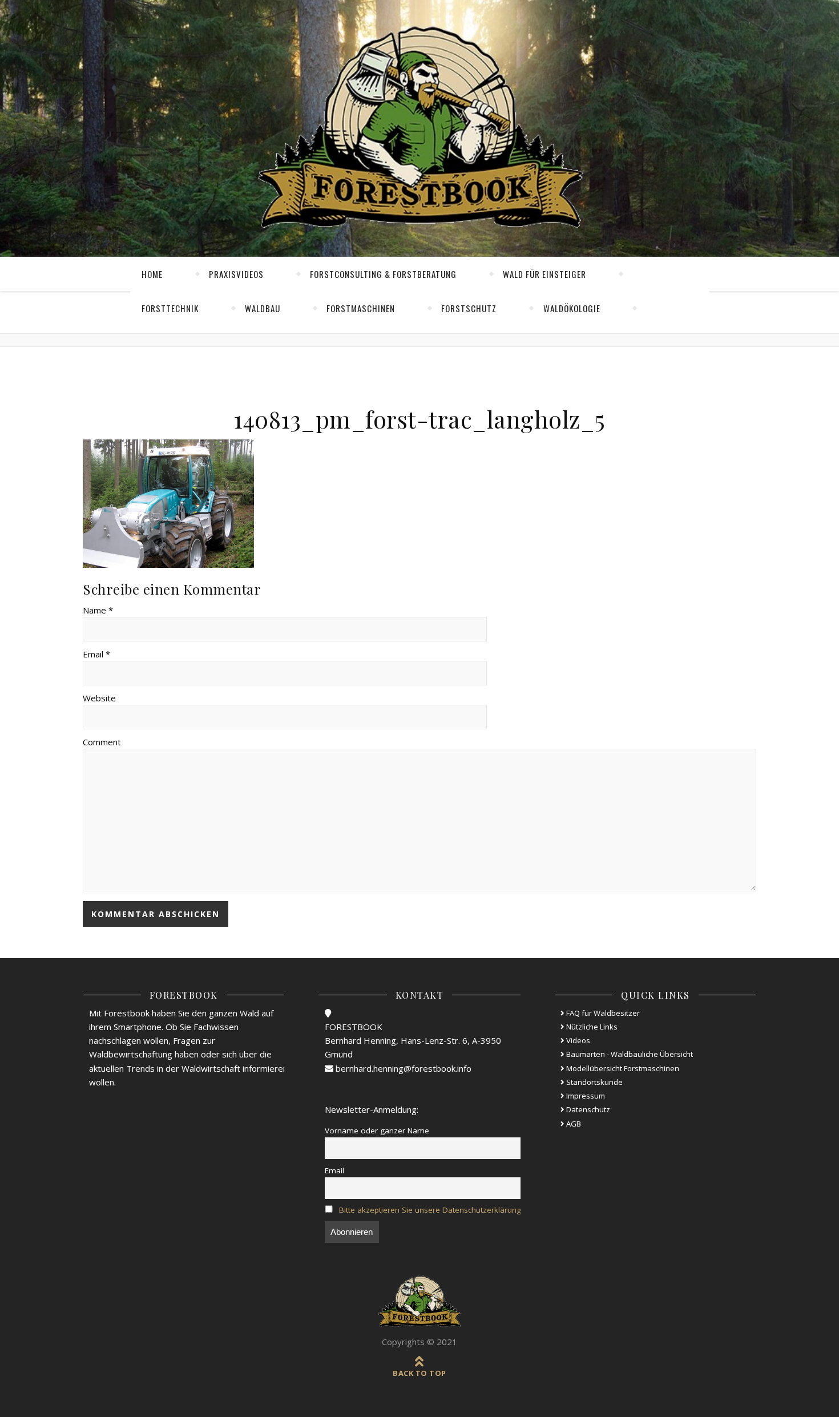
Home (152, 274)
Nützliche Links (591, 1027)
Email (334, 1170)
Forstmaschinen (360, 308)
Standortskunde (593, 1082)
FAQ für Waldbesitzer (602, 1013)
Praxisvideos (236, 274)
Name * (98, 610)
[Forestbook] (419, 1301)
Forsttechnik (170, 308)
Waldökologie (571, 308)
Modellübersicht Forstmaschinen (621, 1068)
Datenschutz (587, 1109)
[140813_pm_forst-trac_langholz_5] (419, 503)
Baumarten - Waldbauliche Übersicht (628, 1054)
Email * (96, 654)
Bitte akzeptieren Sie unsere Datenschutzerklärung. (431, 1210)
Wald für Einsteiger (544, 274)
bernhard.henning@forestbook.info (402, 1068)
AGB (572, 1124)
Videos (577, 1040)
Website (99, 698)
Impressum (584, 1096)
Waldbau (262, 308)
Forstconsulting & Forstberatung (383, 274)
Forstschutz (469, 308)
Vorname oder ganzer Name (377, 1130)
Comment (102, 742)
